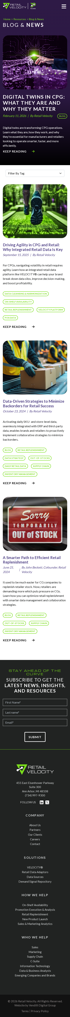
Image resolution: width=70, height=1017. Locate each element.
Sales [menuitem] (35, 947)
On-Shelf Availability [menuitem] (35, 905)
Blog (62, 116)
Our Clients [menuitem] (35, 834)
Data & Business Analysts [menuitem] (35, 970)
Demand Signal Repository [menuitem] (35, 881)
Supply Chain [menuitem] (35, 956)
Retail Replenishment (18, 309)
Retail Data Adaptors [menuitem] (35, 872)
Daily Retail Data (15, 466)
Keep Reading (15, 151)
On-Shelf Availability (18, 301)
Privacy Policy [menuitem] (40, 1011)
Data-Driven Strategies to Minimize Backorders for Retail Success (33, 403)
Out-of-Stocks (40, 458)
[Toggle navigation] (64, 6)
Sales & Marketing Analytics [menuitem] (35, 923)
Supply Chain (41, 466)
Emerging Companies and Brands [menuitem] (35, 975)
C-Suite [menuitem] (35, 961)
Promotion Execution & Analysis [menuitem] (35, 909)
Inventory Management (20, 474)
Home (7, 19)
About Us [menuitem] (35, 825)
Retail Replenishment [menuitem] (35, 914)
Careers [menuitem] (35, 839)
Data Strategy (14, 458)
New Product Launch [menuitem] (35, 919)
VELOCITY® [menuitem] (35, 867)
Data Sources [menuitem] (35, 876)
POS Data (10, 317)
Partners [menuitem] (35, 829)
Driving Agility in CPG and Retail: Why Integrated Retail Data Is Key (33, 247)
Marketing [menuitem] (35, 952)
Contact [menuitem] (35, 844)
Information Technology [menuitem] (35, 966)
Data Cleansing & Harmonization (26, 293)
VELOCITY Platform (50, 309)
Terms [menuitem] (25, 1011)
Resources (19, 19)
